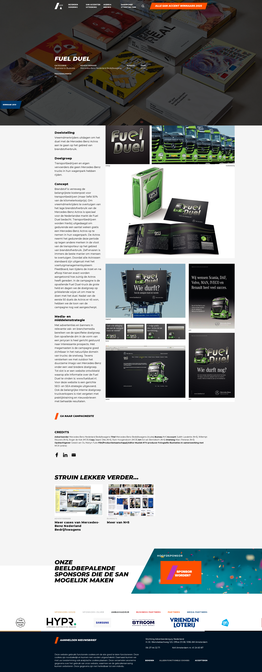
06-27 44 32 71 (153, 647)
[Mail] (74, 455)
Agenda (107, 5)
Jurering (73, 7)
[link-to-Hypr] (20, 625)
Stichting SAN (128, 7)
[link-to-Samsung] (61, 625)
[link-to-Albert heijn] (184, 625)
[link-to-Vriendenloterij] (143, 625)
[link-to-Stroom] (102, 625)
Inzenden (73, 5)
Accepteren (201, 660)
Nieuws (107, 7)
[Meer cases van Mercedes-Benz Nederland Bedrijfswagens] (79, 507)
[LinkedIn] (65, 455)
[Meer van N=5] (131, 507)
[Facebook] (57, 455)
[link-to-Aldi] (225, 625)
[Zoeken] (143, 6)
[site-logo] (59, 6)
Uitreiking (91, 7)
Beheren (149, 660)
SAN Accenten (93, 5)
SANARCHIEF (127, 5)
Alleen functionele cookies (174, 660)
